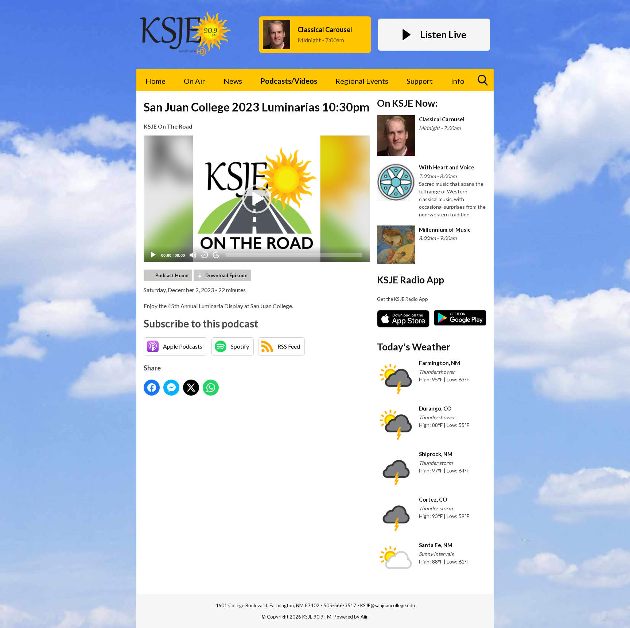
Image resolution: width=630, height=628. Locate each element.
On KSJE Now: (407, 103)
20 (204, 255)
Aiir (364, 617)
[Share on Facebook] (152, 388)
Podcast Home (171, 275)
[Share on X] (191, 388)
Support (420, 80)
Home (155, 80)
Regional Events (361, 80)
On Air (194, 80)
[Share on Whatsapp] (211, 388)
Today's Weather (413, 347)
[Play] (153, 255)
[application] (257, 199)
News (232, 80)
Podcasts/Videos (288, 80)
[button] (256, 198)
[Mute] (193, 255)
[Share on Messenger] (171, 388)
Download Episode (226, 275)
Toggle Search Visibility (483, 80)
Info (457, 80)
